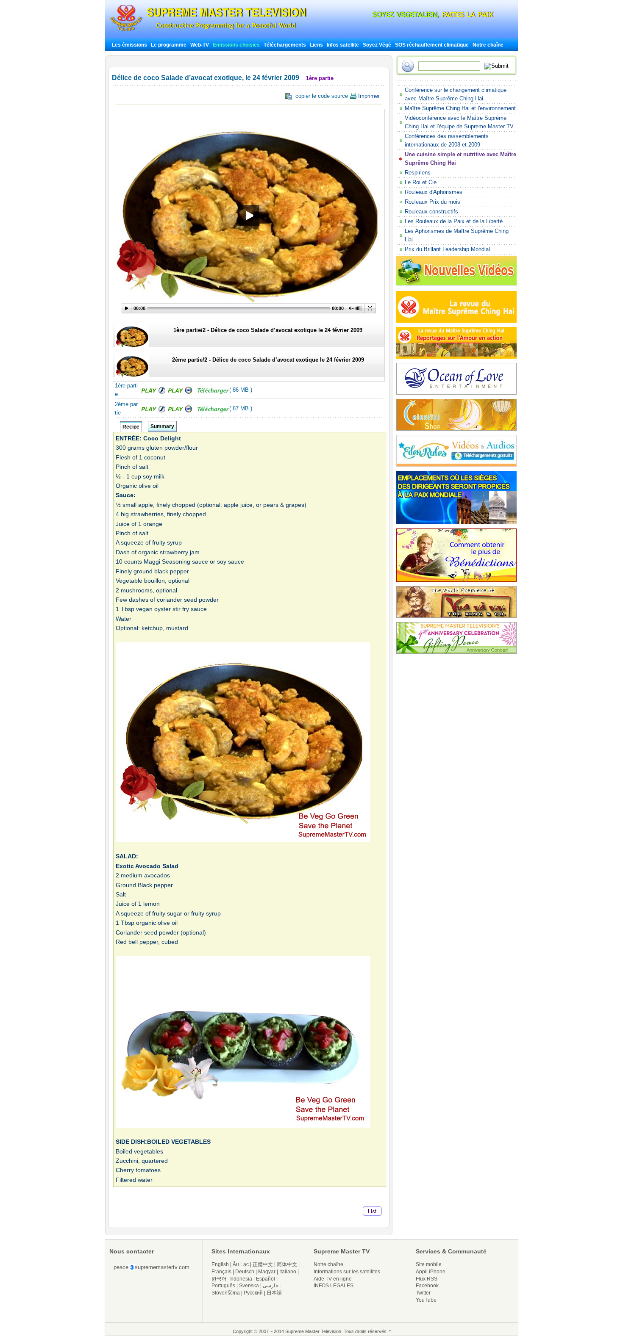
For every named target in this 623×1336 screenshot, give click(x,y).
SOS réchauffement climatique (432, 45)
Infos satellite (343, 45)
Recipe (130, 427)
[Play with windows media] (181, 392)
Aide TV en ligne (333, 1279)
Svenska (249, 1286)
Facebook (427, 1286)
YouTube (426, 1300)
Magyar (266, 1272)
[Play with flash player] (152, 392)
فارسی (270, 1286)
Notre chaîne (488, 45)
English (220, 1264)
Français (221, 1272)
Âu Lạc (241, 1264)
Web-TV (200, 45)
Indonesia (240, 1279)
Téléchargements (285, 45)
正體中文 (263, 1264)
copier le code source (336, 96)
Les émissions (129, 45)
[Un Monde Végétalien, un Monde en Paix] (426, 17)
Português (223, 1286)
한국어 (219, 1279)
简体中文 (287, 1264)
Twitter (423, 1293)
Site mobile (429, 1264)
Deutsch (244, 1272)
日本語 (274, 1293)
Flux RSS (426, 1279)
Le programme (168, 45)
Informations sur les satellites (347, 1272)
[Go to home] (208, 31)
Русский (253, 1293)
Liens (316, 45)
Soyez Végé (377, 45)
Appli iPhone (430, 1272)
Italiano (287, 1272)
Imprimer (368, 96)
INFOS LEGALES (333, 1286)
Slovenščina (225, 1293)
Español (265, 1279)
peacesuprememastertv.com (151, 1267)
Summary (162, 426)
